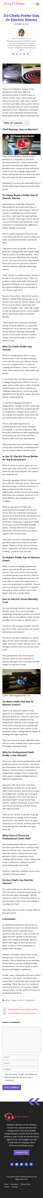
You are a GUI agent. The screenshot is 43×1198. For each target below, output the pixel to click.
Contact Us (21, 1153)
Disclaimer (14, 1184)
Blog (8, 1000)
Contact (7, 1187)
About (6, 1184)
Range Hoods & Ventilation (23, 1000)
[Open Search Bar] (33, 4)
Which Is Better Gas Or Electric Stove (23, 1009)
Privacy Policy (26, 1184)
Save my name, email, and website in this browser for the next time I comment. (21, 1077)
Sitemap (15, 1187)
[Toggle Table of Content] (25, 123)
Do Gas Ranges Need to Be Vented (21, 1013)
